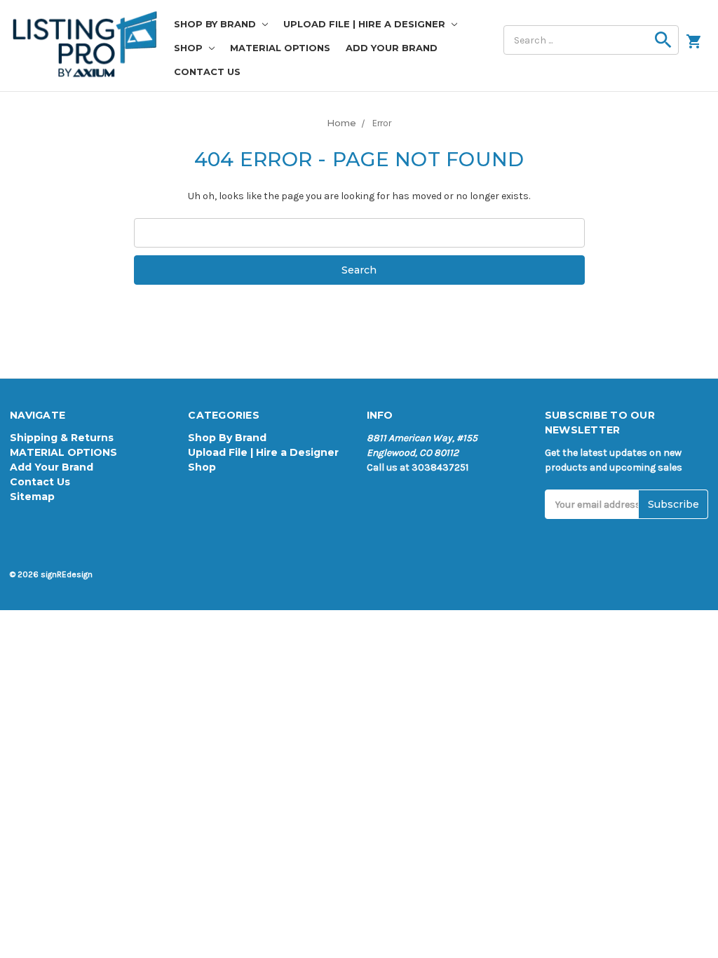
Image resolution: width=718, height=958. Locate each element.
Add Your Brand (392, 47)
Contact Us (207, 71)
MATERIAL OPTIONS (280, 47)
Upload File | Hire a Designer (365, 23)
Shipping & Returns (62, 437)
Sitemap (32, 496)
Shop (189, 47)
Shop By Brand (216, 23)
